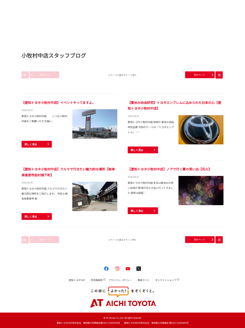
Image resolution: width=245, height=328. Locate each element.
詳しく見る (31, 144)
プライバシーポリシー (120, 280)
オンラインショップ (165, 280)
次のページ (199, 74)
